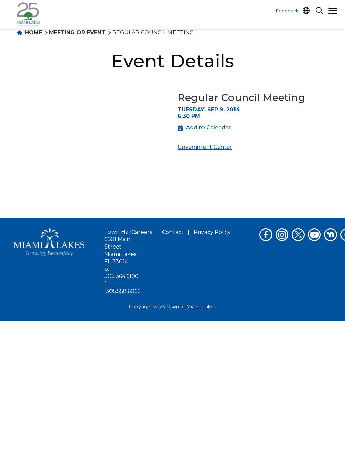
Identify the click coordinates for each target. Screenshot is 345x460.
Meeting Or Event (77, 32)
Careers (141, 232)
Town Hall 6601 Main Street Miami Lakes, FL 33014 (120, 247)
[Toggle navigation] (333, 12)
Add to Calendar (208, 127)
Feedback (287, 10)
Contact (173, 232)
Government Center (205, 147)
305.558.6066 (123, 291)
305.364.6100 (121, 276)
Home (32, 32)
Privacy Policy (212, 232)
